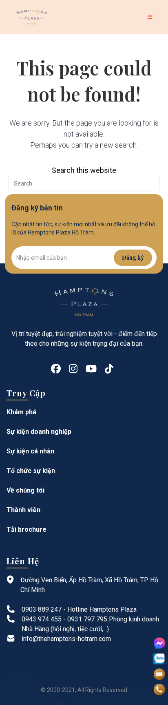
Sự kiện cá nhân (30, 451)
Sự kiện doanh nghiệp (39, 431)
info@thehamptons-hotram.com (66, 639)
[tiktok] (109, 369)
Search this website (84, 170)
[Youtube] (91, 369)
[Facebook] (56, 369)
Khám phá (21, 412)
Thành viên (23, 510)
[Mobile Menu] (151, 17)
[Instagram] (73, 369)
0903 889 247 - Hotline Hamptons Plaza (79, 609)
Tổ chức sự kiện (31, 471)
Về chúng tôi (25, 490)
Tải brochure (26, 529)
